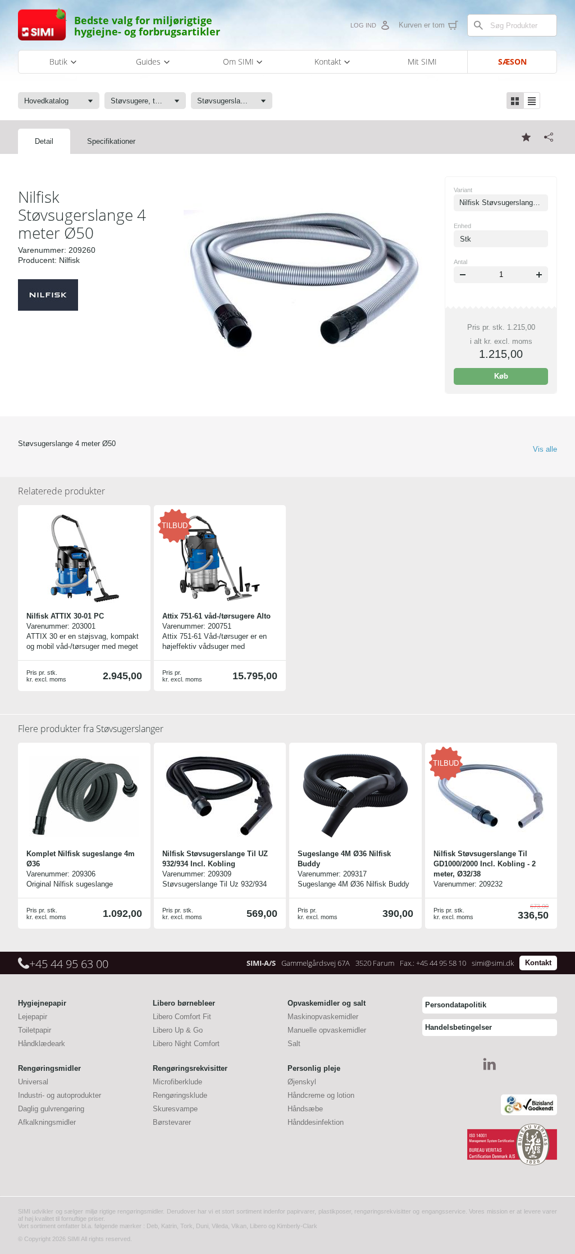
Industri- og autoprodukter (59, 1095)
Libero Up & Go (178, 1030)
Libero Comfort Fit (182, 1016)
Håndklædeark (41, 1043)
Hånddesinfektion (316, 1122)
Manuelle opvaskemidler (327, 1030)
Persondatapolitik (455, 1005)
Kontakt (538, 962)
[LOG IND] (384, 25)
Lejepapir (32, 1016)
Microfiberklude (177, 1082)
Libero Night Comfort (186, 1043)
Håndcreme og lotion (321, 1095)
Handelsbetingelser (458, 1027)
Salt (294, 1043)
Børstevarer (172, 1122)
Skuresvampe (175, 1109)
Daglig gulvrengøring (51, 1109)
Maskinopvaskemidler (323, 1016)
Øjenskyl (302, 1082)
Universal (33, 1082)
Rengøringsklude (180, 1095)
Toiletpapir (34, 1030)
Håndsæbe (305, 1109)
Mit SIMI (422, 61)
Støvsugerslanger (90, 729)
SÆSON (512, 61)
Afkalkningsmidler (47, 1122)
